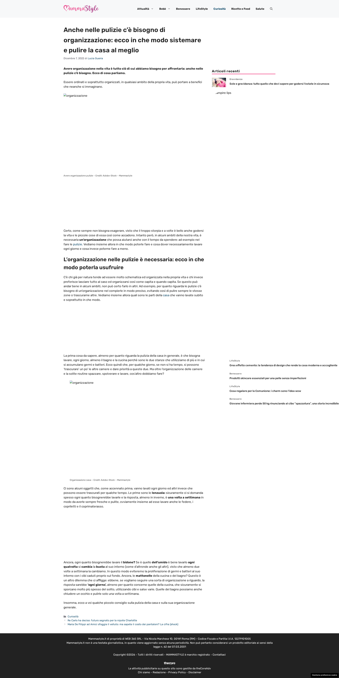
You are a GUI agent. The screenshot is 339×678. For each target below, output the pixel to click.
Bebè (162, 8)
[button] (271, 9)
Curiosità (219, 8)
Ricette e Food (240, 8)
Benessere (183, 8)
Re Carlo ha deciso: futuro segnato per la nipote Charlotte (102, 620)
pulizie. (78, 244)
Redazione (159, 672)
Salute (260, 8)
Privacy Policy (177, 672)
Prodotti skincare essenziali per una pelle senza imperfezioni (268, 378)
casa (166, 295)
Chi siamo (144, 672)
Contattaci (219, 654)
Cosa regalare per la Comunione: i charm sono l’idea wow (266, 391)
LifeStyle (202, 8)
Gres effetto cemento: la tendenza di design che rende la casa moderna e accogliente (283, 365)
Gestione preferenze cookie (324, 675)
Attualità (143, 8)
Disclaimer (194, 672)
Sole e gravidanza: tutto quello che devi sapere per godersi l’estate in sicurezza (279, 83)
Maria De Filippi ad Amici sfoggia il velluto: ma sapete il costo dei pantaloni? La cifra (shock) (123, 624)
